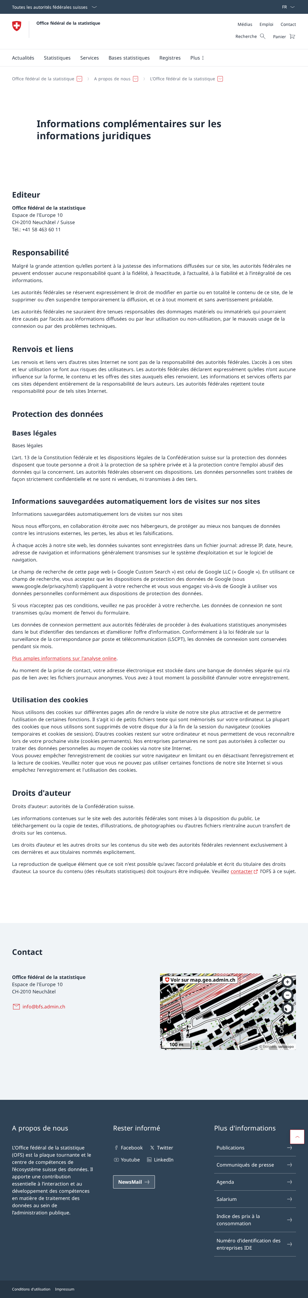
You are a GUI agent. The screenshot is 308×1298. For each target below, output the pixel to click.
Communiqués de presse (245, 1164)
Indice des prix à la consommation (238, 1220)
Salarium (227, 1199)
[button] (23, 57)
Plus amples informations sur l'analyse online (64, 658)
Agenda (225, 1182)
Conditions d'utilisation (31, 1289)
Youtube (130, 1159)
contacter (242, 871)
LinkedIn (163, 1159)
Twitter (165, 1147)
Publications (231, 1147)
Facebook (132, 1147)
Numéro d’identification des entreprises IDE (249, 1244)
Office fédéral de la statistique (68, 23)
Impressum (64, 1289)
